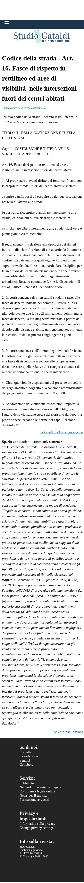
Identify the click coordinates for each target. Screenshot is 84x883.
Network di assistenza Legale (40, 787)
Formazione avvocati (34, 799)
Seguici (25, 760)
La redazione (29, 756)
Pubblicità (27, 783)
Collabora (26, 764)
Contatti (25, 752)
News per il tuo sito (33, 795)
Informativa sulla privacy (37, 824)
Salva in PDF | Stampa (68, 732)
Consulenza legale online (37, 791)
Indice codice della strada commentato (24, 108)
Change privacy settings (37, 828)
